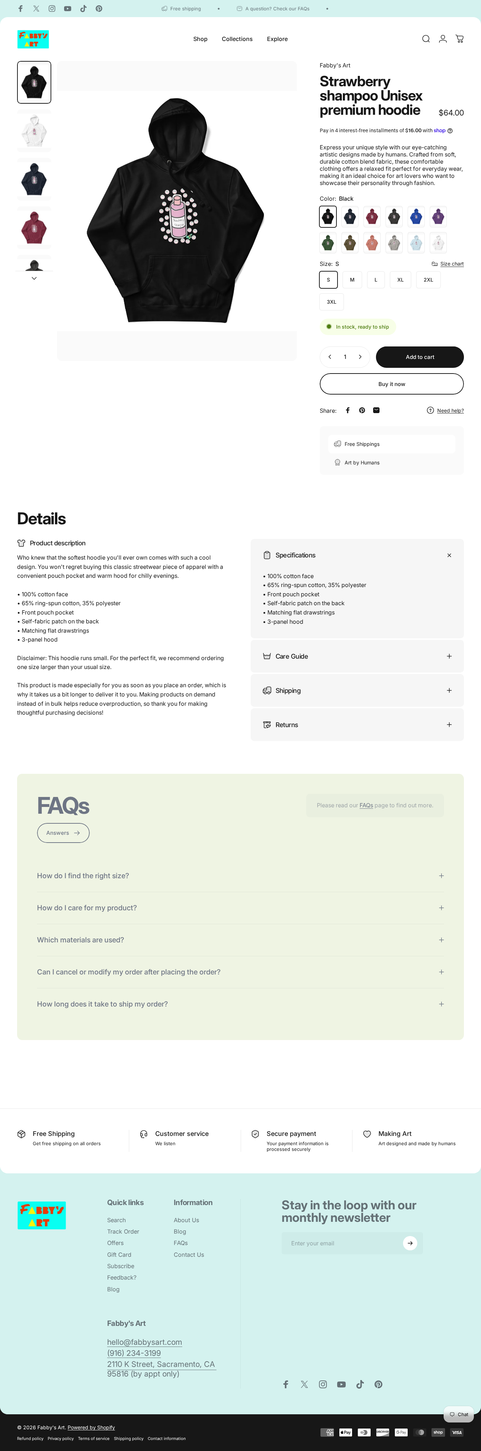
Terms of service (94, 1438)
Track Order (123, 1231)
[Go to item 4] (34, 227)
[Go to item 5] (34, 276)
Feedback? (121, 1277)
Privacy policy (61, 1438)
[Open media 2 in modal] (177, 211)
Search (116, 1220)
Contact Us (189, 1254)
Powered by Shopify (91, 1427)
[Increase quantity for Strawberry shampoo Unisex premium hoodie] (362, 356)
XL (400, 280)
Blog (113, 1289)
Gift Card (119, 1254)
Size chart (452, 264)
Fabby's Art (335, 65)
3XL (331, 302)
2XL (428, 280)
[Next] (278, 223)
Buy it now (392, 384)
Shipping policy (128, 1438)
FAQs (366, 805)
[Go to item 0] (34, 82)
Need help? (450, 410)
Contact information (167, 1438)
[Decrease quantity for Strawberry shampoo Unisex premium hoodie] (328, 356)
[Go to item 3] (34, 179)
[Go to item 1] (34, 130)
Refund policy (30, 1438)
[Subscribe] (410, 1243)
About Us (186, 1220)
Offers (115, 1243)
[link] (144, 1342)
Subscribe (120, 1266)
